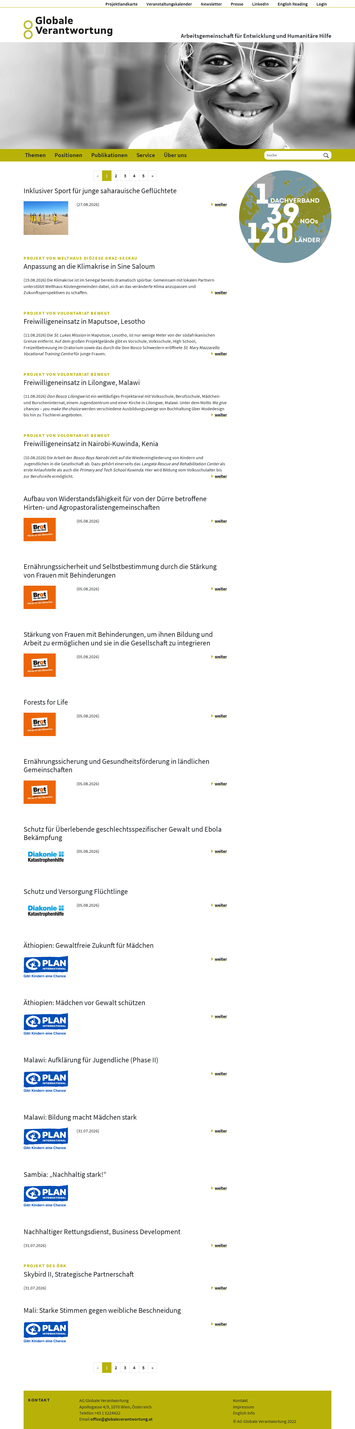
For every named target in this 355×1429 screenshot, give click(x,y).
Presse (237, 4)
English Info (244, 1413)
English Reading (293, 4)
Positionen (68, 155)
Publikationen (109, 155)
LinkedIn (260, 4)
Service (145, 155)
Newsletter (211, 4)
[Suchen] (326, 155)
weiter (221, 204)
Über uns (175, 155)
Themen (35, 155)
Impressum (243, 1407)
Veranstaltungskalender (169, 4)
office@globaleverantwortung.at (121, 1419)
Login (321, 4)
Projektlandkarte (121, 4)
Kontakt (240, 1400)
